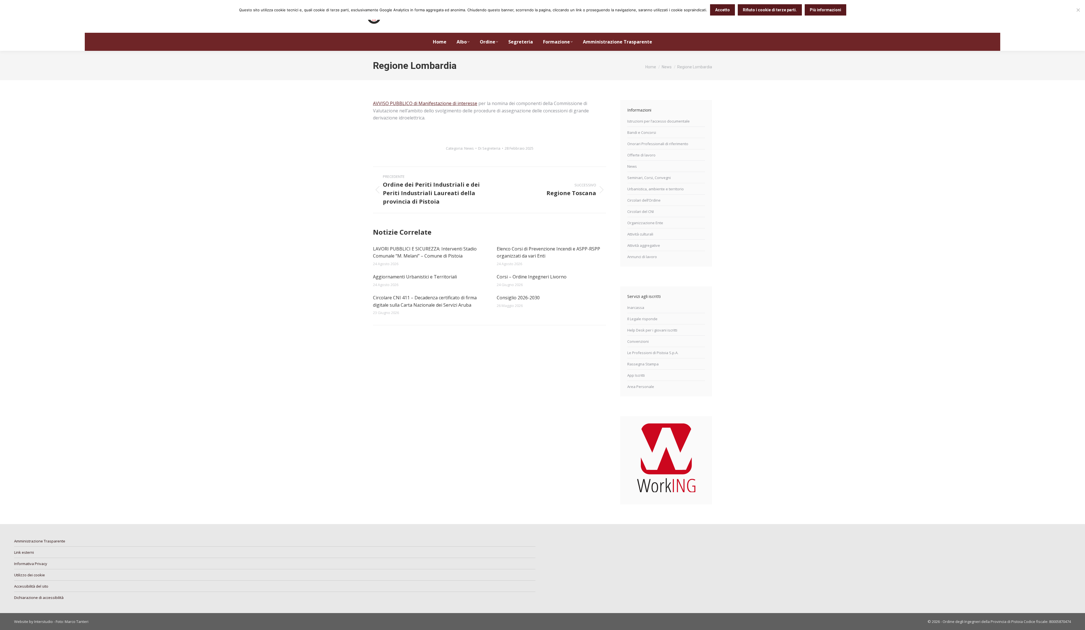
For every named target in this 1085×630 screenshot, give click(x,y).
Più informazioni (825, 10)
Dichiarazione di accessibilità (39, 597)
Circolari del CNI (640, 211)
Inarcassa (635, 307)
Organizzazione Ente (645, 222)
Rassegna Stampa (643, 364)
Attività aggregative (643, 245)
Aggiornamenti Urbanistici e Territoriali (415, 277)
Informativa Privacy (30, 563)
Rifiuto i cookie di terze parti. (770, 10)
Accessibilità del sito (31, 586)
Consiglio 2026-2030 (518, 298)
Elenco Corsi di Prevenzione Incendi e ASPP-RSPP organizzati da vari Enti (548, 252)
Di (489, 148)
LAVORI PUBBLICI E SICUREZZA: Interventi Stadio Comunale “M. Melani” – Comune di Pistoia (425, 252)
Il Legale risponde (642, 318)
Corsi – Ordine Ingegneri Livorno (532, 277)
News (469, 148)
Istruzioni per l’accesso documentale (658, 121)
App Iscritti (636, 375)
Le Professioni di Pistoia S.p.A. (652, 352)
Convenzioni (638, 341)
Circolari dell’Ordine (644, 200)
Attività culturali (640, 234)
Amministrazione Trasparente (39, 541)
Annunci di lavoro (642, 256)
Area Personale (640, 386)
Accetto (722, 10)
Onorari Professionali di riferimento (657, 143)
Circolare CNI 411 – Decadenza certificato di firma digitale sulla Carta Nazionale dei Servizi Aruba (425, 301)
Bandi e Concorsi (641, 132)
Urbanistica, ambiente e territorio (655, 188)
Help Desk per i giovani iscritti (652, 330)
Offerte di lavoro (641, 155)
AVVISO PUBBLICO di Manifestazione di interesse (425, 103)
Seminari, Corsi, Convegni (649, 177)
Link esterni (24, 552)
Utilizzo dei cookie (29, 574)
